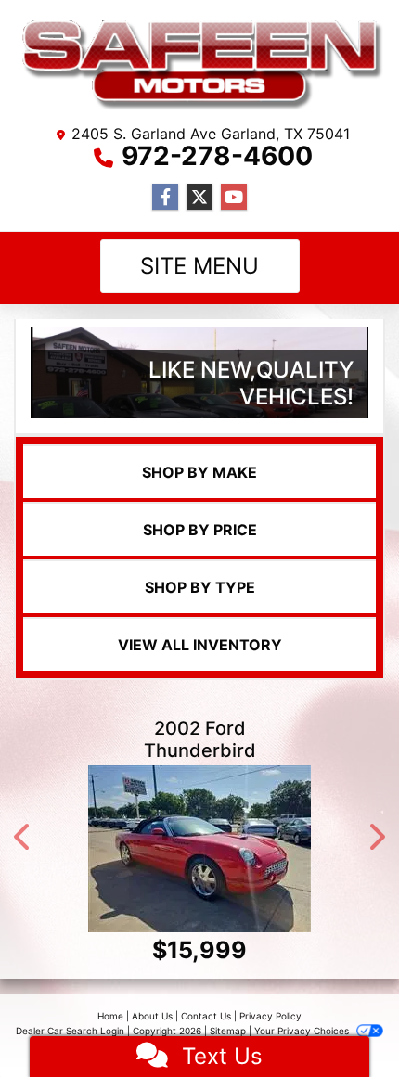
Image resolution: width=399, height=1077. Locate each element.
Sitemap (228, 1030)
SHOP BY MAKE (199, 472)
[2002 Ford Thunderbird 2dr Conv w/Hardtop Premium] (199, 848)
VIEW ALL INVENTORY (200, 644)
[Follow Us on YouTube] (234, 197)
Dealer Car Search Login (70, 1030)
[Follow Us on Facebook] (165, 197)
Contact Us (206, 1015)
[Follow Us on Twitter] (199, 197)
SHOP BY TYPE (200, 587)
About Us (152, 1015)
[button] (23, 837)
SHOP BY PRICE (200, 529)
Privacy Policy (270, 1015)
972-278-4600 (217, 156)
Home (110, 1015)
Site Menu (199, 265)
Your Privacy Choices (303, 1030)
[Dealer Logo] (199, 65)
